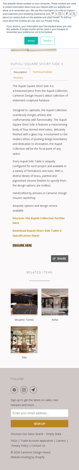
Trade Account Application (37, 440)
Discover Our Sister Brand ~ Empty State (36, 434)
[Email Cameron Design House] (34, 389)
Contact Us (38, 445)
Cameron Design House (35, 452)
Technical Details (42, 72)
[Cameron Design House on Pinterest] (15, 389)
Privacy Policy (20, 445)
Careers (61, 440)
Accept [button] (31, 40)
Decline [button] (48, 40)
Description (20, 72)
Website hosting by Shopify (27, 457)
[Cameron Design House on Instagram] (24, 389)
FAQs (14, 440)
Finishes (18, 77)
